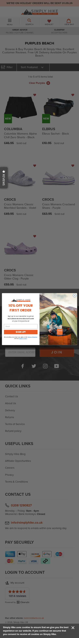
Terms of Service (32, 337)
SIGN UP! (21, 332)
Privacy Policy (23, 338)
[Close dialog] (74, 295)
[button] (4, 177)
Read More (62, 634)
